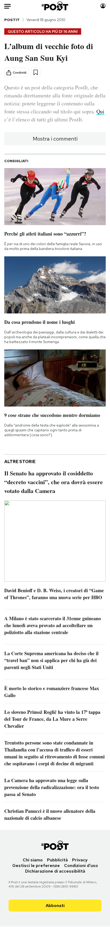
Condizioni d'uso (81, 865)
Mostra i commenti (55, 138)
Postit (12, 19)
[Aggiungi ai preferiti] (35, 72)
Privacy (80, 860)
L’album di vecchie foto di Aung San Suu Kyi (48, 51)
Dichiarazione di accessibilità (55, 871)
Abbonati (55, 905)
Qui (100, 111)
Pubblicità (57, 860)
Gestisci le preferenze (36, 865)
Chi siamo (33, 860)
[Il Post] (55, 6)
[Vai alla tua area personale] (103, 6)
